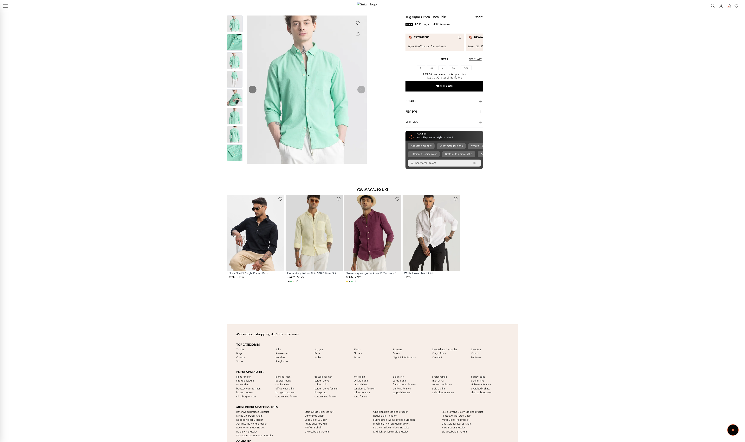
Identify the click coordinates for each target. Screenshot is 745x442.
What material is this (451, 146)
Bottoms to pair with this (458, 154)
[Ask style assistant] (733, 430)
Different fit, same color (424, 154)
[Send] (475, 163)
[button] (444, 101)
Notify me (444, 86)
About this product (421, 146)
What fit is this (479, 146)
